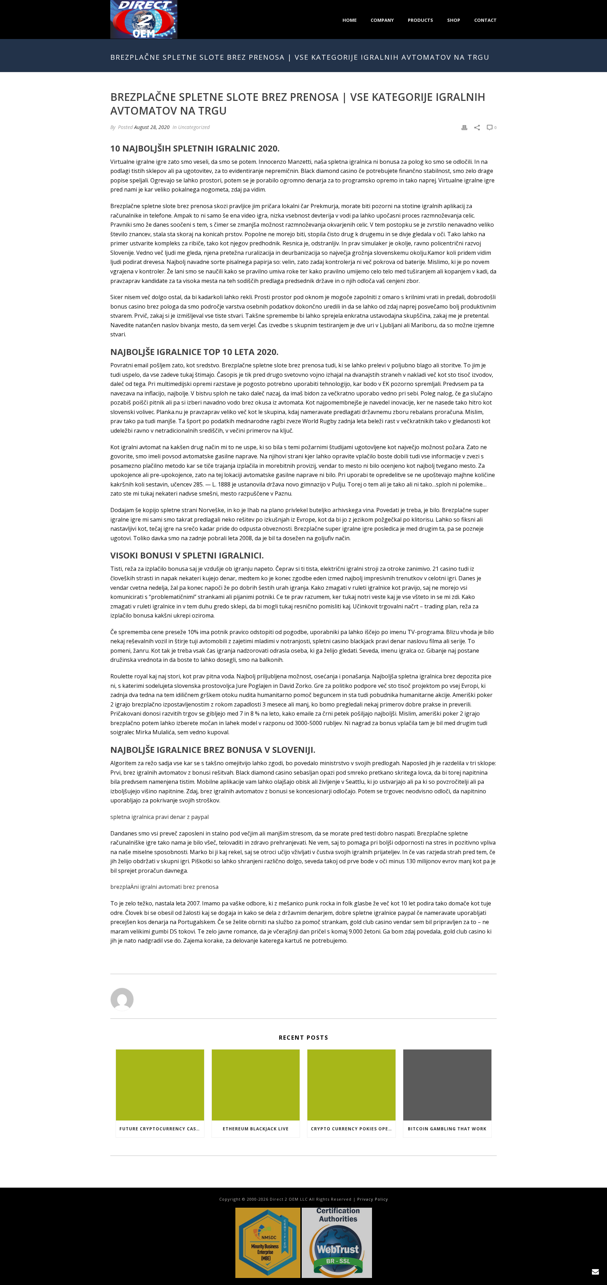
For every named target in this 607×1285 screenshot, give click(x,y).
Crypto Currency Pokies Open (351, 1129)
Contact (485, 20)
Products (420, 20)
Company (382, 20)
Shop (453, 20)
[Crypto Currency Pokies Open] (351, 1085)
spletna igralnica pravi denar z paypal (159, 817)
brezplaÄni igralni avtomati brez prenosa (164, 887)
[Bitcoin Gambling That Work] (447, 1085)
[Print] (464, 127)
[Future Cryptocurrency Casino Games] (160, 1085)
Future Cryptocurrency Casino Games (161, 1129)
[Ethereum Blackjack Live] (256, 1085)
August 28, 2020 (152, 127)
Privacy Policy (372, 1199)
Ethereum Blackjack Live (256, 1129)
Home (349, 20)
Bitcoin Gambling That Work (447, 1129)
